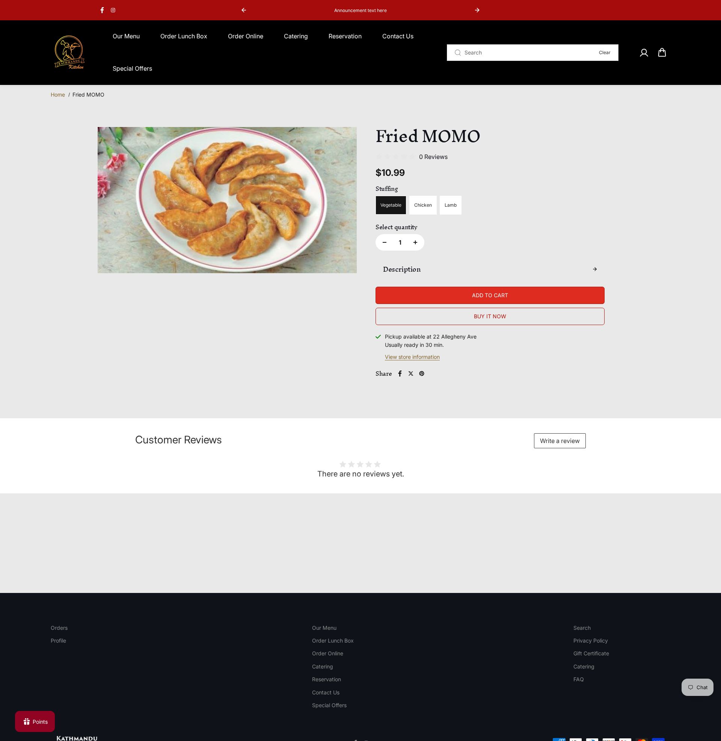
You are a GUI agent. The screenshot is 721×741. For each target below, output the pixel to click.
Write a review (560, 441)
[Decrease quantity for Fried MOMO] (384, 242)
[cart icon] (662, 52)
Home (58, 94)
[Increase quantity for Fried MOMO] (415, 242)
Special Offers (132, 68)
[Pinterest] (421, 373)
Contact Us (397, 36)
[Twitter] (410, 373)
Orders (59, 628)
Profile (58, 640)
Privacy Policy (590, 640)
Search (582, 628)
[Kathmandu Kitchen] (69, 52)
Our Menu (126, 36)
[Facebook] (102, 10)
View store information (412, 357)
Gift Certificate (591, 653)
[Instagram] (113, 10)
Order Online (245, 36)
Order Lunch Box (183, 36)
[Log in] (643, 52)
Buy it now (490, 316)
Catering (296, 36)
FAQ (578, 679)
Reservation (345, 36)
